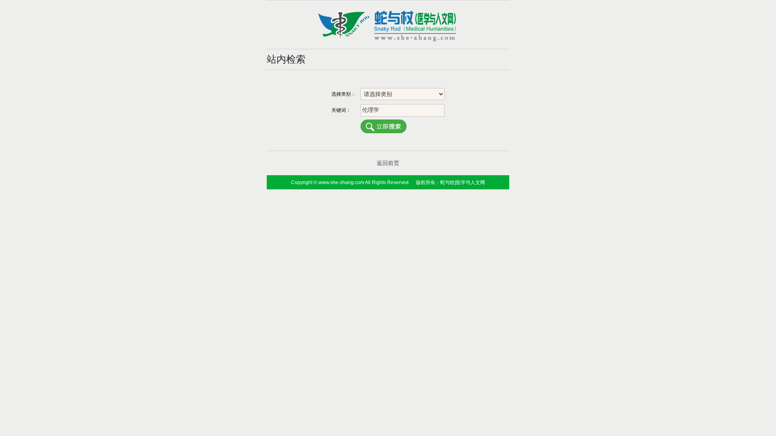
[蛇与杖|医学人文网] (388, 40)
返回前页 (388, 163)
